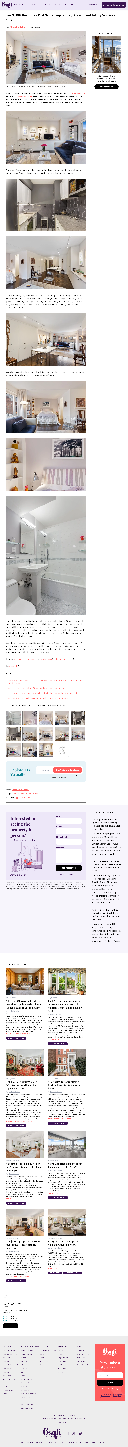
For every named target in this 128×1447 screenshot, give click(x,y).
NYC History (7, 1376)
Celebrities (55, 1273)
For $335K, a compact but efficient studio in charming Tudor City (37, 688)
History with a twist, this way (19, 1121)
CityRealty (13, 666)
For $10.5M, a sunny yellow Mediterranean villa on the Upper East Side (21, 1085)
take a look (53, 1268)
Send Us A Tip (81, 1361)
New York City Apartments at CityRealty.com (69, 1418)
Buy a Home (62, 1368)
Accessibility (84, 1442)
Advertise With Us (83, 1354)
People (60, 1350)
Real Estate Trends (9, 1383)
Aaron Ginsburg (56, 1248)
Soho (23, 1372)
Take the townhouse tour (59, 1119)
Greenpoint (25, 1401)
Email (59, 816)
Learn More (10, 1326)
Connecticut (44, 1365)
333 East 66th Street (23, 96)
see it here (10, 1199)
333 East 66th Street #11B (25, 659)
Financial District (27, 1383)
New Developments (49, 5)
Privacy (62, 1442)
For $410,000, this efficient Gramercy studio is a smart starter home (38, 698)
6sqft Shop (6, 1361)
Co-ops (35, 794)
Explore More (70, 5)
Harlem (24, 1358)
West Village (25, 1368)
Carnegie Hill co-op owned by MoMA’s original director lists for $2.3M (23, 1167)
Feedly (96, 1442)
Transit (5, 1394)
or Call (69, 875)
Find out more (54, 1193)
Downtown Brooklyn (28, 1394)
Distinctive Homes (21, 5)
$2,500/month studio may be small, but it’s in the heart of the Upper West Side (43, 693)
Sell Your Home (63, 1372)
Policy (5, 1386)
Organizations (63, 1358)
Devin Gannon (55, 1014)
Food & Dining (8, 1368)
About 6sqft (81, 1350)
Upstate (42, 1358)
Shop (61, 5)
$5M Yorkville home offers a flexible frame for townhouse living (64, 1085)
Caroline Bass (46, 659)
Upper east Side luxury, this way (20, 1034)
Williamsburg (25, 1397)
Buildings (61, 1365)
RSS (106, 1442)
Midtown (24, 1361)
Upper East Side (78, 93)
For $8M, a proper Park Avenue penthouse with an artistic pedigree (24, 1245)
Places (60, 1354)
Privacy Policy (76, 776)
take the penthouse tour (17, 1276)
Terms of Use (65, 776)
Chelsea (24, 1365)
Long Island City (27, 1404)
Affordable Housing (9, 1390)
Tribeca (23, 1376)
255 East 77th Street (12, 1303)
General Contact (82, 1365)
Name (59, 827)
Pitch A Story (81, 1358)
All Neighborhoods (27, 1408)
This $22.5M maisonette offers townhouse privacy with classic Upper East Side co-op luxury (24, 1004)
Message (60, 847)
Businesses (62, 1361)
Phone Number (62, 837)
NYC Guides (34, 5)
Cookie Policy (72, 1442)
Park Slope (25, 1390)
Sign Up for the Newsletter (114, 5)
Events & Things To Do (11, 1365)
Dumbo (24, 1386)
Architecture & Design (10, 1379)
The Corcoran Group (64, 659)
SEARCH (92, 5)
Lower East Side (27, 1379)
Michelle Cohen (18, 27)
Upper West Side (27, 1350)
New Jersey (44, 1361)
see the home (53, 1039)
